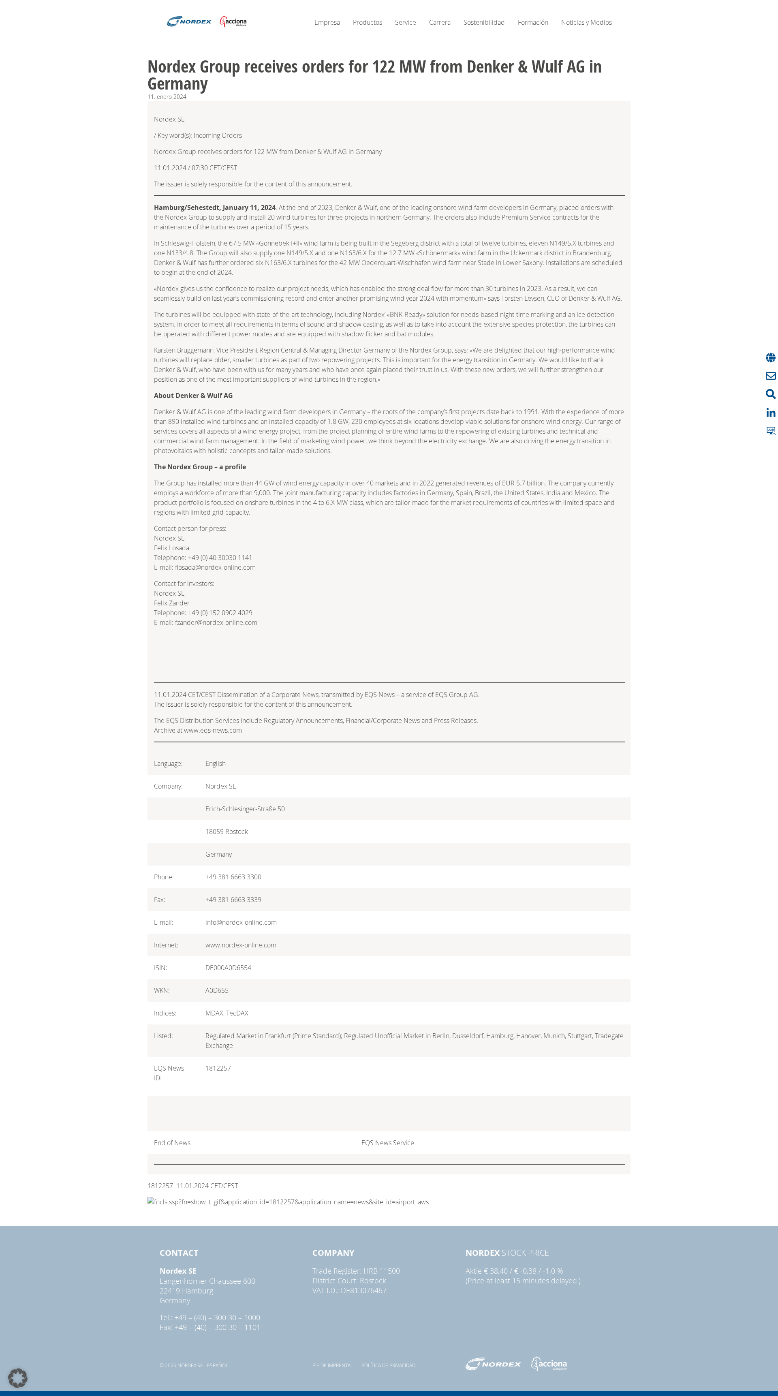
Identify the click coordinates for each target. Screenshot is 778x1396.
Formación (533, 22)
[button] (18, 1378)
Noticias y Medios (586, 22)
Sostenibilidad (484, 22)
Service (405, 22)
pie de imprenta (331, 1365)
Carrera (440, 22)
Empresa (327, 22)
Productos (367, 22)
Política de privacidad (388, 1365)
